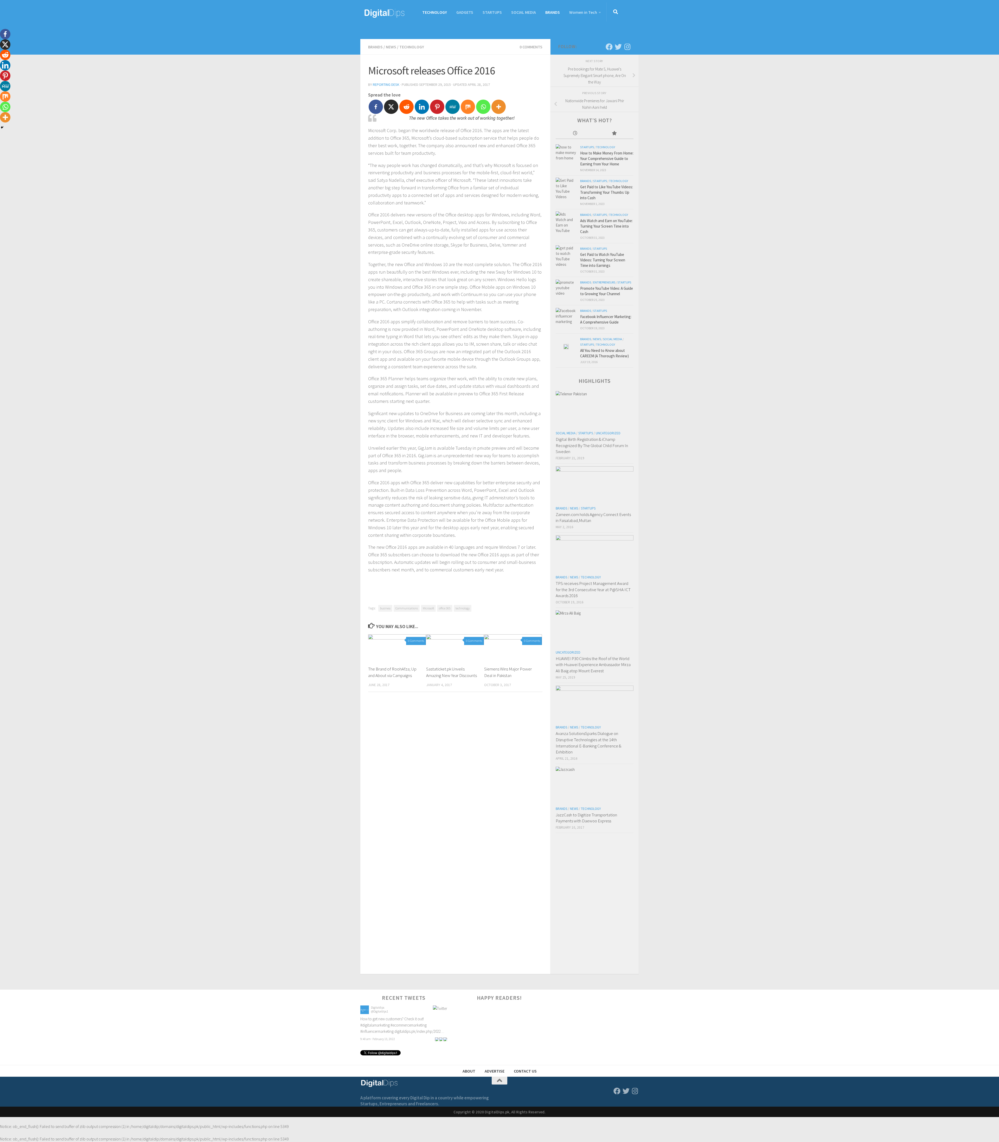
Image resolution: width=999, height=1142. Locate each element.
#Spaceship (429, 1018)
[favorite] (445, 1033)
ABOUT (469, 1071)
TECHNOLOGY (434, 12)
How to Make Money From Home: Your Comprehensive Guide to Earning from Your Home (606, 158)
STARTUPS (492, 12)
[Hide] (2, 127)
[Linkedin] (422, 107)
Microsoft (428, 608)
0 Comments (531, 46)
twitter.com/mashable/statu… (383, 1025)
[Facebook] (376, 107)
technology (463, 608)
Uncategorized (608, 433)
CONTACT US (525, 1071)
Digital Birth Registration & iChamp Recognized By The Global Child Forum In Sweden (592, 445)
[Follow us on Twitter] (618, 46)
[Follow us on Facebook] (609, 46)
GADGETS (464, 12)
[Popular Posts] (614, 133)
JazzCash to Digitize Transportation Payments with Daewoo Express (586, 818)
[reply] (437, 1033)
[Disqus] (455, 767)
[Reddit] (406, 107)
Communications (406, 608)
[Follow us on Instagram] (627, 46)
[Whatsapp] (483, 107)
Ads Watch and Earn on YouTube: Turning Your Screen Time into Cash (606, 226)
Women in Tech (583, 12)
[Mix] (468, 107)
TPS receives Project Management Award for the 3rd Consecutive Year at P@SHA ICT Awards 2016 (593, 589)
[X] (391, 107)
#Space (413, 1018)
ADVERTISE (494, 1071)
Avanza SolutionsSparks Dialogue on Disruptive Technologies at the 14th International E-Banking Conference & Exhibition (588, 743)
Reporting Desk (386, 84)
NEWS (391, 46)
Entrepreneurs (604, 282)
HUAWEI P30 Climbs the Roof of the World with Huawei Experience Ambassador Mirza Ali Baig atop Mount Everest (593, 665)
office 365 (445, 608)
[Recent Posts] (575, 133)
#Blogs (401, 1018)
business (385, 608)
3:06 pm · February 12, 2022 (377, 1033)
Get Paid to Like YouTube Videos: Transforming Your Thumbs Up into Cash (606, 192)
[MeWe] (452, 107)
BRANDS (552, 12)
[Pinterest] (437, 107)
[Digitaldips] (364, 1012)
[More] (498, 107)
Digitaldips (377, 1007)
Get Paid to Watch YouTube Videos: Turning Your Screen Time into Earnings (602, 260)
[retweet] (441, 1033)
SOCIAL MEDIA (523, 12)
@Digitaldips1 (379, 1011)
